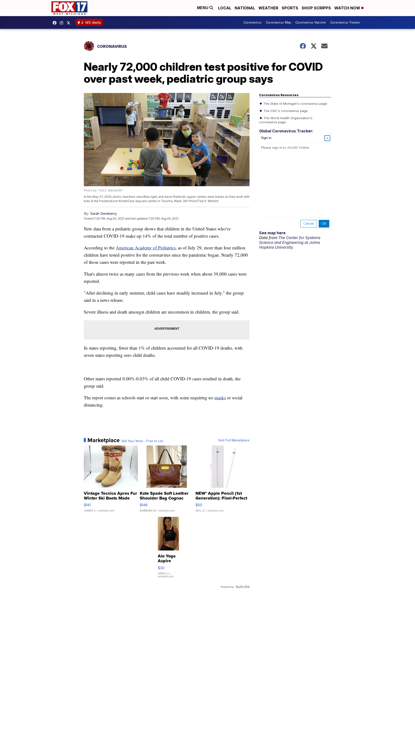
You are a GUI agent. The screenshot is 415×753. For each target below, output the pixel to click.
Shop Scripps (316, 8)
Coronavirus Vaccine (310, 22)
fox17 (70, 23)
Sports (290, 8)
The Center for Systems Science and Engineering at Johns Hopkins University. (289, 242)
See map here (272, 232)
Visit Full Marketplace (234, 440)
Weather (268, 8)
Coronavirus (253, 22)
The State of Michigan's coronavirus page (294, 103)
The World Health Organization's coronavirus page (285, 119)
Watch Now (347, 8)
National (245, 8)
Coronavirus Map (278, 22)
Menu (203, 8)
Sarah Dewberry (103, 213)
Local (224, 8)
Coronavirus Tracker (345, 22)
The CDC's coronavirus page (285, 110)
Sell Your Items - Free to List (142, 441)
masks (220, 398)
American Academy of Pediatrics (146, 248)
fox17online (56, 23)
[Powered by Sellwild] (243, 586)
